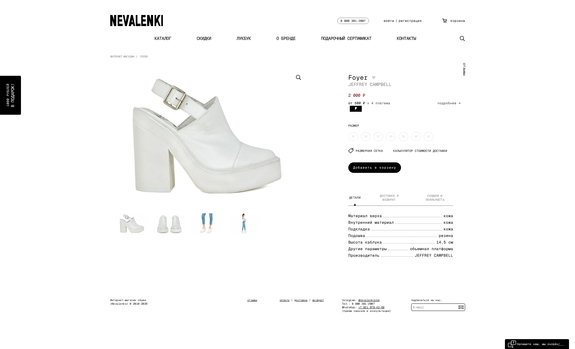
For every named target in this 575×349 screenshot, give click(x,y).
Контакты (406, 38)
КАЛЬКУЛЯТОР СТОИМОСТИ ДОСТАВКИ (420, 151)
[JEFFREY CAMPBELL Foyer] (206, 137)
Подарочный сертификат (346, 38)
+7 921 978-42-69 (371, 307)
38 (391, 136)
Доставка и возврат (389, 198)
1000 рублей (10, 95)
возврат (318, 300)
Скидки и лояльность (435, 198)
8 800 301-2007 (353, 21)
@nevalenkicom (369, 300)
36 (365, 136)
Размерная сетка (369, 151)
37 (378, 136)
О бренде (286, 38)
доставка (301, 300)
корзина (457, 21)
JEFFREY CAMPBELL (369, 84)
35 (353, 136)
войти (389, 21)
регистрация (410, 21)
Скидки (204, 38)
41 (428, 136)
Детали (355, 198)
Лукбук (244, 38)
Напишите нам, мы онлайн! (538, 344)
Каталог (163, 38)
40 (416, 136)
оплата (285, 300)
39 (403, 136)
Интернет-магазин (122, 56)
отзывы (464, 69)
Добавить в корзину (374, 167)
